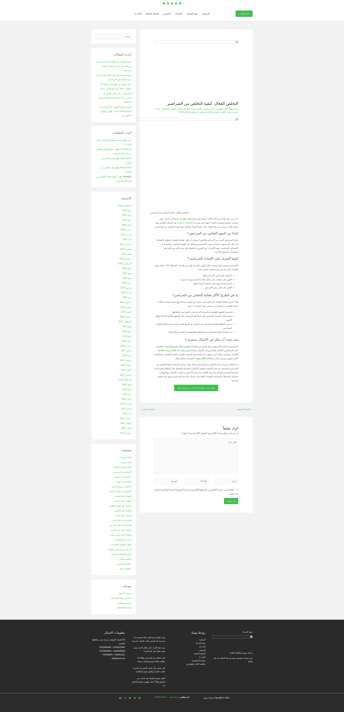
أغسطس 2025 (124, 263)
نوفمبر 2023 (125, 365)
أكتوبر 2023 (126, 370)
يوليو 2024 (126, 326)
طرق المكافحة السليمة (209, 112)
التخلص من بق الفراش (121, 486)
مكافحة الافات (125, 559)
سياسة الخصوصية (199, 660)
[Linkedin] (168, 3)
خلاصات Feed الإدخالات (120, 598)
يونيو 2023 (126, 389)
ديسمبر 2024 (125, 302)
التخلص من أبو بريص (122, 472)
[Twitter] (176, 3)
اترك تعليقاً (233, 109)
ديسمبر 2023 (125, 360)
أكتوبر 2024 (126, 312)
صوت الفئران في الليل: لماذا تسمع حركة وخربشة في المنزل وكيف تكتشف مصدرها (113, 66)
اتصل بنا (138, 13)
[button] (252, 3)
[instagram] (125, 698)
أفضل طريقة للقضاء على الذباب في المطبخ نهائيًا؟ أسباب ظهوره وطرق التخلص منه (115, 111)
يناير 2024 (126, 355)
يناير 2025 (126, 297)
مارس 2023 (125, 404)
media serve (125, 149)
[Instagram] (172, 3)
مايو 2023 (127, 394)
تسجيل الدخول (125, 593)
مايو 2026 (127, 220)
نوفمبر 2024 (125, 307)
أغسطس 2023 (124, 380)
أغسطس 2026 (124, 205)
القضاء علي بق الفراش (121, 530)
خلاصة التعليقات (124, 603)
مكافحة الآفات (206, 358)
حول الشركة (192, 13)
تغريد (129, 140)
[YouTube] (164, 3)
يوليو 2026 (126, 210)
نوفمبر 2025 (125, 249)
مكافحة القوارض (124, 564)
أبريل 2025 (126, 283)
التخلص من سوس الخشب (119, 491)
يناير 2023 (126, 413)
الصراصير (233, 219)
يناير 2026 (126, 239)
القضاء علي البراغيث (122, 501)
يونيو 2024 (126, 331)
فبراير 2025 (126, 292)
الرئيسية (205, 13)
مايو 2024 (127, 336)
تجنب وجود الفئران (123, 540)
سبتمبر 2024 (125, 317)
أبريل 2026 (126, 225)
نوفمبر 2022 (125, 423)
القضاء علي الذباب (123, 515)
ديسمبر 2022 (125, 418)
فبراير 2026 (126, 234)
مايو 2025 (127, 278)
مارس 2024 (125, 346)
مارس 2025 (125, 288)
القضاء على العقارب (122, 496)
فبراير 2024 (126, 350)
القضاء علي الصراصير (121, 520)
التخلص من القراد (123, 481)
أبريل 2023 (126, 399)
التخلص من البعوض (122, 477)
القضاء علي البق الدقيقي (120, 506)
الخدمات (178, 13)
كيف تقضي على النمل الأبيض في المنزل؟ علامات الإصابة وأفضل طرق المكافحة (115, 97)
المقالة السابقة (244, 409)
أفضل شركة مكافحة (167, 350)
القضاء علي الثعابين (122, 511)
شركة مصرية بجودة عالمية (119, 549)
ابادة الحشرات (221, 109)
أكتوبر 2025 (126, 254)
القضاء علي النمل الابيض (120, 525)
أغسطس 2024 (124, 321)
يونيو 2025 (126, 273)
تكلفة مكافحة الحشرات (172, 109)
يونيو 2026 (126, 215)
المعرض (167, 13)
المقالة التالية (147, 409)
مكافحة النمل (125, 569)
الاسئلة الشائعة (152, 13)
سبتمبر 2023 (125, 375)
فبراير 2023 (126, 409)
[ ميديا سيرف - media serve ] (167, 697)
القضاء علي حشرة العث (120, 535)
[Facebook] (180, 3)
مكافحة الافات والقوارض (196, 664)
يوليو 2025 (126, 268)
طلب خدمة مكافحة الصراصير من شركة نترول (196, 388)
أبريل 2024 (126, 341)
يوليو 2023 (126, 384)
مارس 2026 (125, 230)
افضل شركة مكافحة (192, 109)
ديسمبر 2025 (125, 244)
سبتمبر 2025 (125, 259)
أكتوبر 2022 (126, 428)
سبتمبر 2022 (125, 433)
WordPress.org (124, 608)
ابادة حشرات (208, 109)
